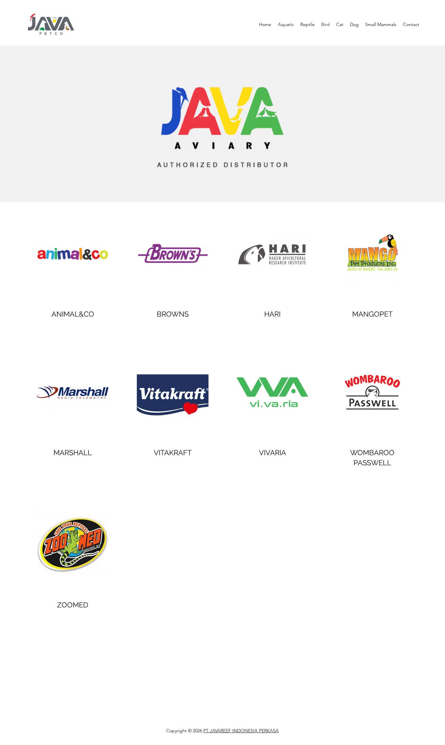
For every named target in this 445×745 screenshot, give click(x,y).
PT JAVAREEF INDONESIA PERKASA (241, 731)
